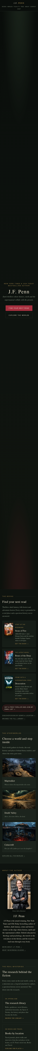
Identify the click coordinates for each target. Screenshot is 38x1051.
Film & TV (17, 6)
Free (22, 6)
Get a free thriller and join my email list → (19, 708)
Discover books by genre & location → (18, 715)
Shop (19, 9)
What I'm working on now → (14, 950)
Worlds (10, 6)
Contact (33, 6)
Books (4, 6)
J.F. (19, 3)
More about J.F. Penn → (12, 947)
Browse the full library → (13, 719)
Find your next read (19, 308)
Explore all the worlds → (13, 856)
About (27, 6)
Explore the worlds (19, 315)
